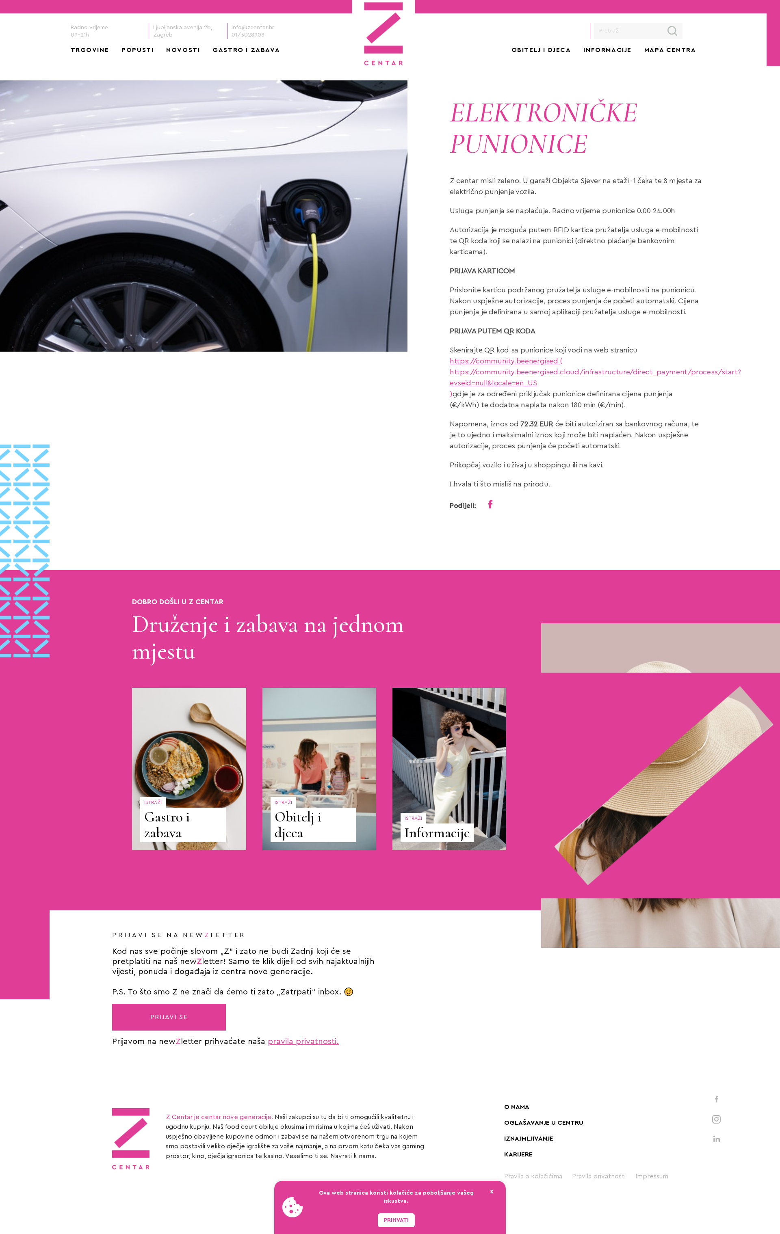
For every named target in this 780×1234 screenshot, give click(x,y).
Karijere (518, 1154)
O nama (516, 1107)
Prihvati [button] (396, 1220)
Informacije (607, 50)
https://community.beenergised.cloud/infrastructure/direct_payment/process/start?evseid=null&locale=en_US (595, 377)
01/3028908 (248, 35)
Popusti (137, 50)
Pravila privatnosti (599, 1176)
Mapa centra (670, 50)
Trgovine (90, 50)
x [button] (492, 1192)
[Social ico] (490, 504)
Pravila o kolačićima (533, 1176)
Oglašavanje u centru (543, 1122)
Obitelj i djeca (541, 50)
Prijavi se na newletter (179, 935)
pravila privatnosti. (303, 1041)
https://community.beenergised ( (506, 361)
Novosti (183, 50)
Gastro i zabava (246, 50)
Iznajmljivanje (528, 1138)
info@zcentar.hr (253, 27)
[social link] (716, 1099)
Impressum (651, 1176)
